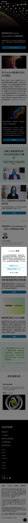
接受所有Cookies (14, 266)
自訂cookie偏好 (14, 272)
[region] (14, 261)
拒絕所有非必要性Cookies (14, 269)
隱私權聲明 (23, 261)
